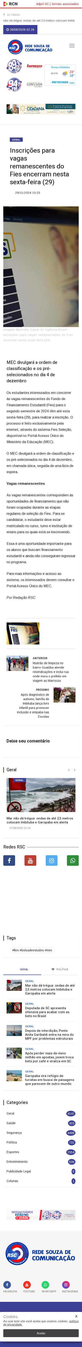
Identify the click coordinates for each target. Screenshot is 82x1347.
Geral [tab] (24, 969)
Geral (16, 140)
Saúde (11, 1123)
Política (12, 1142)
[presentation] (69, 770)
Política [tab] (62, 969)
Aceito (41, 1333)
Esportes (13, 1152)
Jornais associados (65, 4)
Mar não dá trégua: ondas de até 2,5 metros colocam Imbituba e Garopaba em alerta (40, 820)
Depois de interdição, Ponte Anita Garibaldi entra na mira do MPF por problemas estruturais (49, 1034)
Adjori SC (42, 4)
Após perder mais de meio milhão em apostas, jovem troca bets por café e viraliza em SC (49, 1057)
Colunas (12, 1181)
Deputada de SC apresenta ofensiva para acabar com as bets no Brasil (47, 1012)
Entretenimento (17, 1161)
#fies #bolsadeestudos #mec (32, 950)
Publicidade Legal (19, 1171)
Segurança (14, 1132)
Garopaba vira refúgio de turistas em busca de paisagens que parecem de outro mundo (49, 1079)
